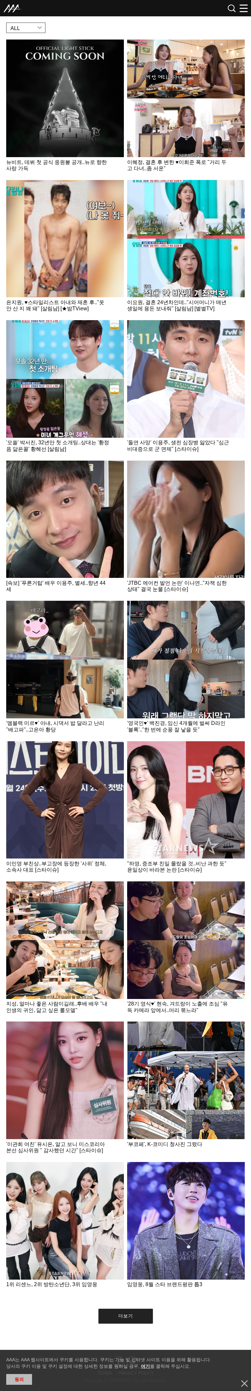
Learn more (65, 108)
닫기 (244, 1383)
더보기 (125, 1315)
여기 (145, 1366)
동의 (19, 1379)
